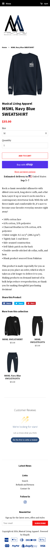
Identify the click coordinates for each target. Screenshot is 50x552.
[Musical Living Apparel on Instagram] (25, 502)
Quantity (6, 140)
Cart (46, 3)
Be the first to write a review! (25, 440)
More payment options (25, 171)
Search (25, 481)
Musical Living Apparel (29, 531)
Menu (8, 3)
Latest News (25, 465)
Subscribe (40, 523)
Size (4, 128)
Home (4, 47)
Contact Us (25, 488)
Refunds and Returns (25, 484)
